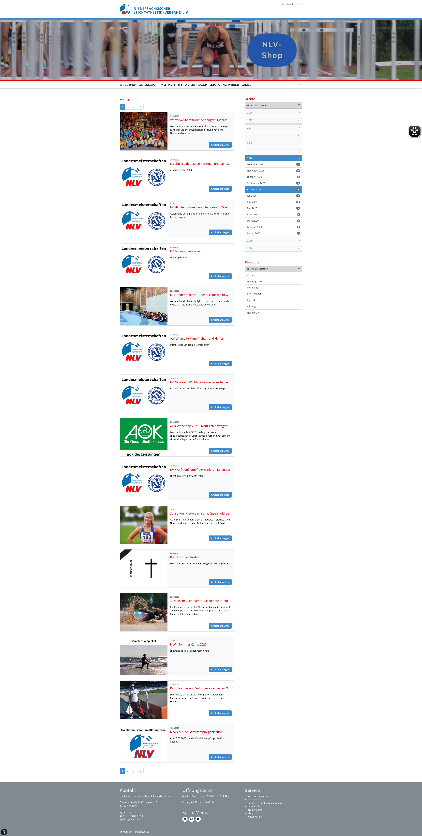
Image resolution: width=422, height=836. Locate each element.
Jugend (202, 84)
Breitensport (186, 84)
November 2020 (273, 170)
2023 (250, 135)
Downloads (254, 806)
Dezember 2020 (273, 164)
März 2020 (273, 220)
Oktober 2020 (273, 176)
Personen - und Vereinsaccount (265, 803)
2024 (250, 127)
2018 (250, 248)
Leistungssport (148, 84)
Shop (251, 813)
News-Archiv (255, 816)
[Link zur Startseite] (155, 8)
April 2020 (273, 214)
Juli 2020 (273, 195)
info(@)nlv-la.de (131, 819)
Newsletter (254, 799)
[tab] (273, 112)
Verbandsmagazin (258, 796)
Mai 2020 (273, 208)
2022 (250, 142)
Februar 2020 (273, 227)
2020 (250, 158)
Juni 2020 (273, 201)
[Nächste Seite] (134, 107)
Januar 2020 (273, 233)
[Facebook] (185, 819)
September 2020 (273, 183)
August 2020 (273, 189)
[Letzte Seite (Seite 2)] (140, 107)
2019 (250, 240)
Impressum (126, 831)
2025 (250, 120)
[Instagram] (191, 819)
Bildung (215, 84)
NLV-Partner (231, 84)
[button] (130, 81)
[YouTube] (198, 819)
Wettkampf (168, 84)
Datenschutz (142, 831)
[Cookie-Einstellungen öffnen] (4, 832)
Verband (130, 84)
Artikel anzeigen (220, 144)
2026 (250, 112)
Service (246, 84)
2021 (250, 150)
